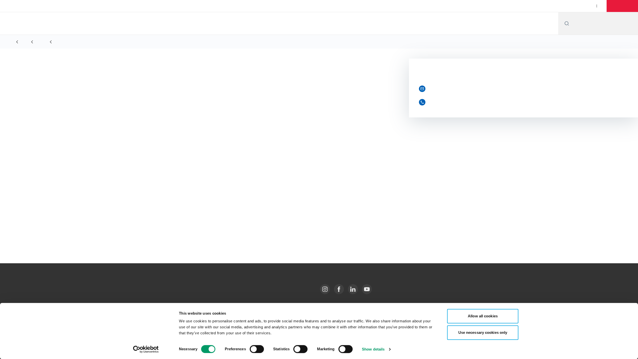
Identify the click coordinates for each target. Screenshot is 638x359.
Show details (373, 349)
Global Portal (573, 5)
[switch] (257, 349)
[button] (623, 6)
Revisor (71, 151)
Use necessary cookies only (482, 332)
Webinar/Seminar (541, 5)
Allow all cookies (483, 316)
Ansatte (466, 5)
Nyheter (512, 5)
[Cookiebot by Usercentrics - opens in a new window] (146, 349)
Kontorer (489, 5)
